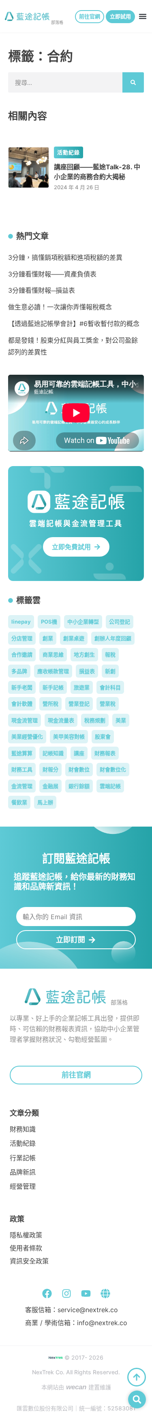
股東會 (103, 736)
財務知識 (23, 1129)
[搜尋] (133, 82)
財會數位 (79, 769)
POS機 (49, 621)
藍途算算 (21, 753)
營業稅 (108, 703)
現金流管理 (24, 720)
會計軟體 (21, 703)
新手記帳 (53, 687)
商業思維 (53, 654)
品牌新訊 (23, 1172)
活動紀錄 (68, 152)
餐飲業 (19, 802)
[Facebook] (47, 1293)
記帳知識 (53, 753)
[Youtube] (86, 1293)
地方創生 (84, 654)
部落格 (57, 22)
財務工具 (21, 769)
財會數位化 (113, 769)
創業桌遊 (73, 638)
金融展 (50, 786)
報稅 (110, 654)
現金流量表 (61, 720)
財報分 (50, 769)
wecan (76, 1387)
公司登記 (119, 621)
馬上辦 (45, 802)
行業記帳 (23, 1158)
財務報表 (105, 753)
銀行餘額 (79, 786)
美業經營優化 (27, 736)
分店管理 (21, 638)
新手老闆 (21, 687)
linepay (21, 621)
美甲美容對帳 (69, 736)
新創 (110, 671)
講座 (79, 753)
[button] (143, 16)
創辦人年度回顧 (112, 638)
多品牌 (19, 671)
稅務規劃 (94, 720)
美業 (121, 720)
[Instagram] (66, 1293)
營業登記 (79, 703)
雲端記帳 (110, 786)
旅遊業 (82, 687)
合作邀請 (21, 654)
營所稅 (50, 703)
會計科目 (110, 687)
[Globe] (105, 1293)
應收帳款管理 (53, 671)
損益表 (87, 671)
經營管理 (23, 1186)
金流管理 (21, 786)
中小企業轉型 (83, 621)
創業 (48, 638)
